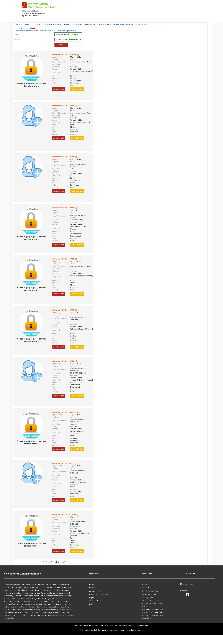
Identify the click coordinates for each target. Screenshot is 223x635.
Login (91, 597)
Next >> (64, 562)
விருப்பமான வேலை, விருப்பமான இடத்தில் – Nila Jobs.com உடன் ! (152, 604)
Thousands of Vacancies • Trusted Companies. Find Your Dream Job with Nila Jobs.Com (153, 614)
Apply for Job (94, 591)
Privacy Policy (147, 597)
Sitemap (145, 584)
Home (91, 584)
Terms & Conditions (150, 594)
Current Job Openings (98, 594)
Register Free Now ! (63, 615)
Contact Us (94, 601)
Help (91, 604)
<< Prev (47, 562)
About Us (146, 588)
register (34, 83)
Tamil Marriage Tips (150, 591)
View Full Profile (77, 89)
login (26, 83)
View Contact (58, 89)
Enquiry (92, 588)
